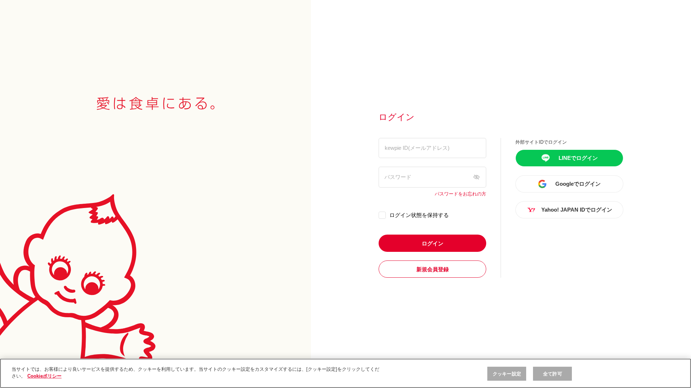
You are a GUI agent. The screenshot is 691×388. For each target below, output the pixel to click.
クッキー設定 (507, 374)
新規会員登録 (432, 269)
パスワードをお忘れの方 (460, 194)
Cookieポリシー (44, 376)
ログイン (432, 243)
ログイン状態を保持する (419, 215)
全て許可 (552, 374)
